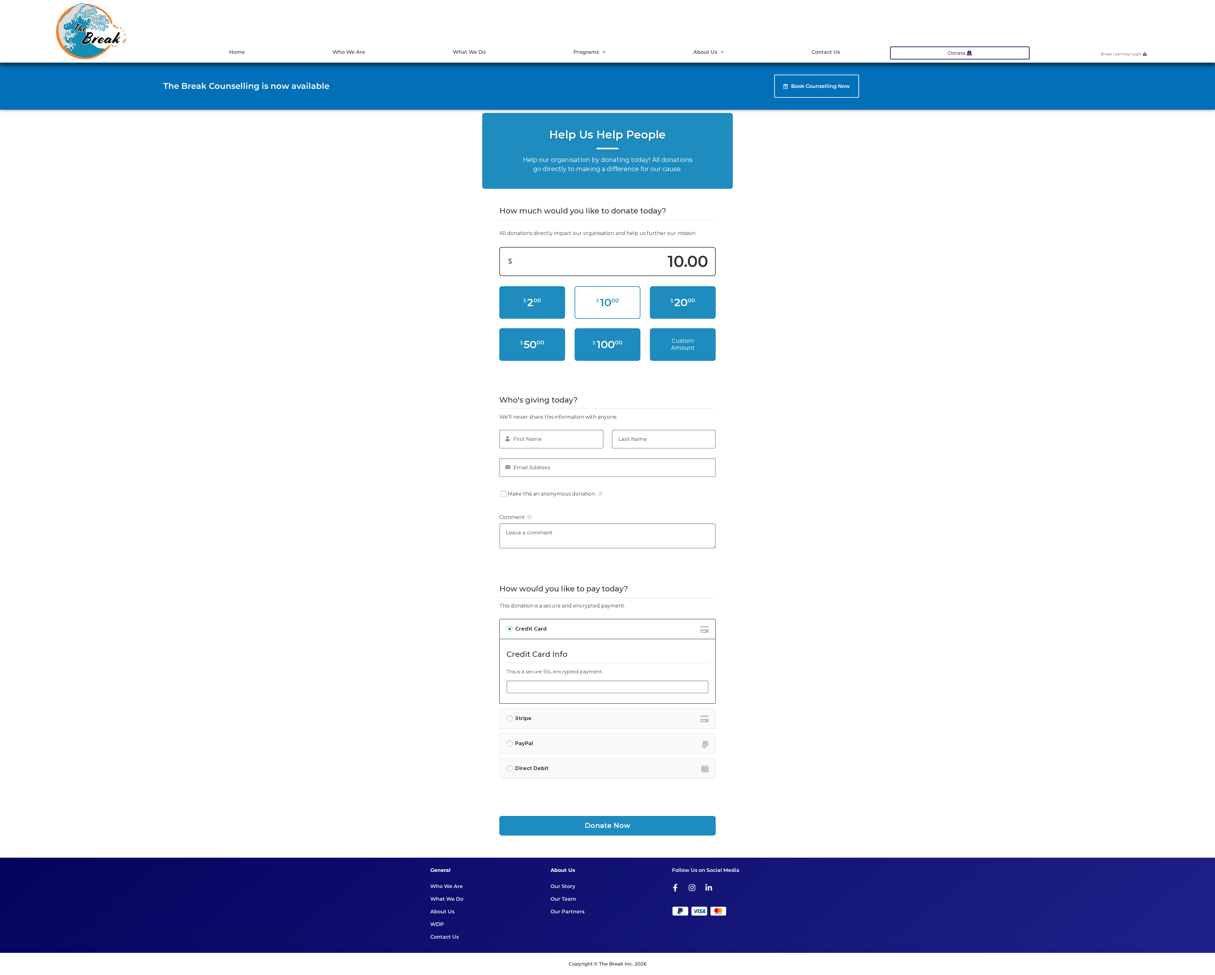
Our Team (563, 899)
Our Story (563, 886)
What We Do (469, 52)
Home (237, 52)
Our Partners (567, 912)
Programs (586, 52)
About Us (705, 52)
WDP (437, 924)
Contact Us (826, 52)
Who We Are (349, 52)
